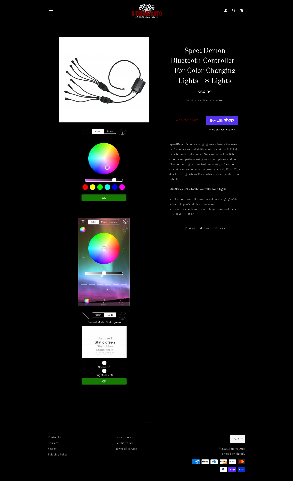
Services (53, 443)
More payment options (222, 129)
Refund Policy (124, 443)
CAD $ (235, 439)
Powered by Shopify (232, 453)
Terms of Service (126, 448)
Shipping (190, 100)
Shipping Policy (57, 454)
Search (52, 448)
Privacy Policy (124, 437)
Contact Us (54, 437)
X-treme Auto (236, 448)
